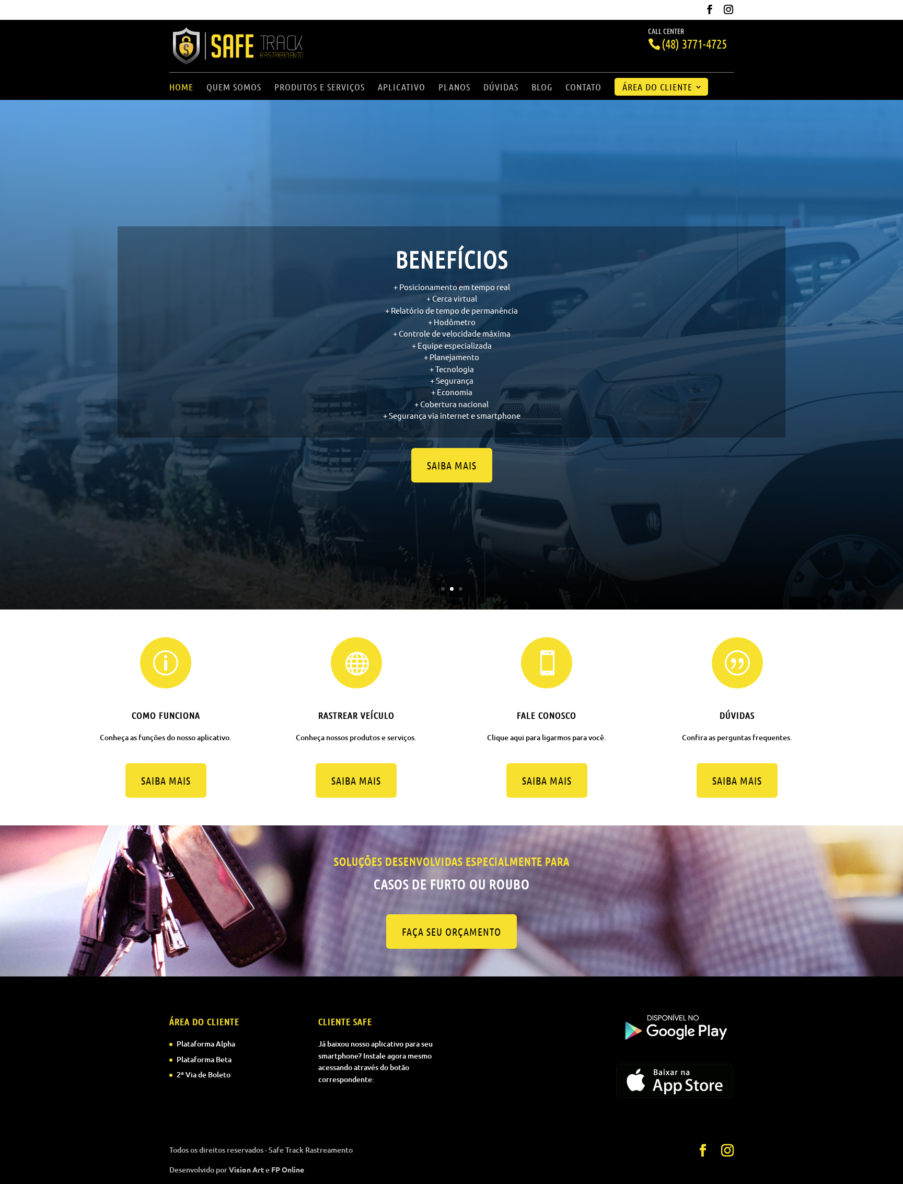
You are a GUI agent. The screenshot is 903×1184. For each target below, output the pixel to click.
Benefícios (452, 259)
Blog (541, 88)
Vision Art (246, 1169)
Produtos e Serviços (319, 88)
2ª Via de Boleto (203, 1074)
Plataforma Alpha (206, 1044)
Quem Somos (233, 88)
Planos (454, 88)
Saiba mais (452, 465)
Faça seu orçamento (451, 931)
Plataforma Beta (204, 1059)
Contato (583, 88)
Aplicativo (401, 88)
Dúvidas (500, 88)
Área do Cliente (657, 88)
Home (181, 88)
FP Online (287, 1169)
